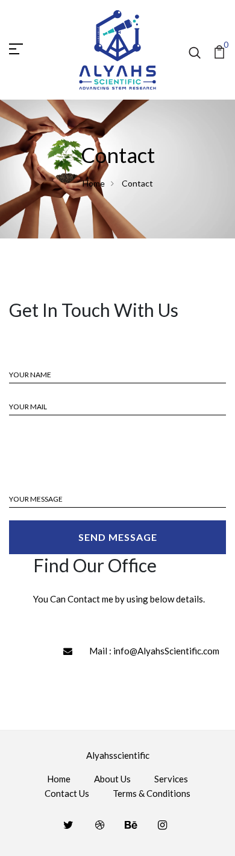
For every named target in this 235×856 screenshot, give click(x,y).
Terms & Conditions (151, 793)
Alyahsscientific (117, 755)
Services (171, 778)
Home (94, 183)
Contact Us (67, 793)
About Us (112, 778)
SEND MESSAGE (117, 537)
